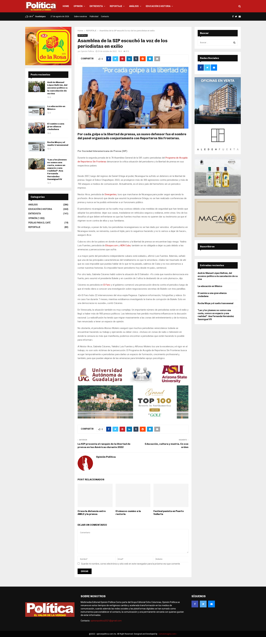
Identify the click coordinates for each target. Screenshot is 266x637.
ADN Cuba (125, 245)
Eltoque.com (111, 245)
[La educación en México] (36, 110)
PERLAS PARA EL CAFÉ (39, 222)
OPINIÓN (78, 6)
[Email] (211, 604)
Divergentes (111, 194)
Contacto (105, 16)
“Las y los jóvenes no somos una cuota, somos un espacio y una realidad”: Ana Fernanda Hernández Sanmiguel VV (57, 169)
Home (66, 6)
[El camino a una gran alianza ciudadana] (36, 128)
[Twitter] (203, 604)
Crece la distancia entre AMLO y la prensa (92, 513)
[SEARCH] (234, 42)
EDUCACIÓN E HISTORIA (158, 6)
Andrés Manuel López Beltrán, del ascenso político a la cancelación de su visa (57, 88)
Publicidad (94, 16)
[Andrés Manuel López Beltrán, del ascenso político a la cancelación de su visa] (36, 86)
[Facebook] (194, 604)
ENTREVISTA (96, 6)
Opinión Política (87, 51)
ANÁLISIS (134, 6)
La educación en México (210, 286)
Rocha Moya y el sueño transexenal (57, 143)
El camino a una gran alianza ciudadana (55, 126)
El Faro (106, 284)
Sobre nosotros (80, 16)
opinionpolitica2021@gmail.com (106, 620)
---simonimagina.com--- (167, 634)
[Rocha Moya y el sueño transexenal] (36, 146)
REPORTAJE (116, 6)
